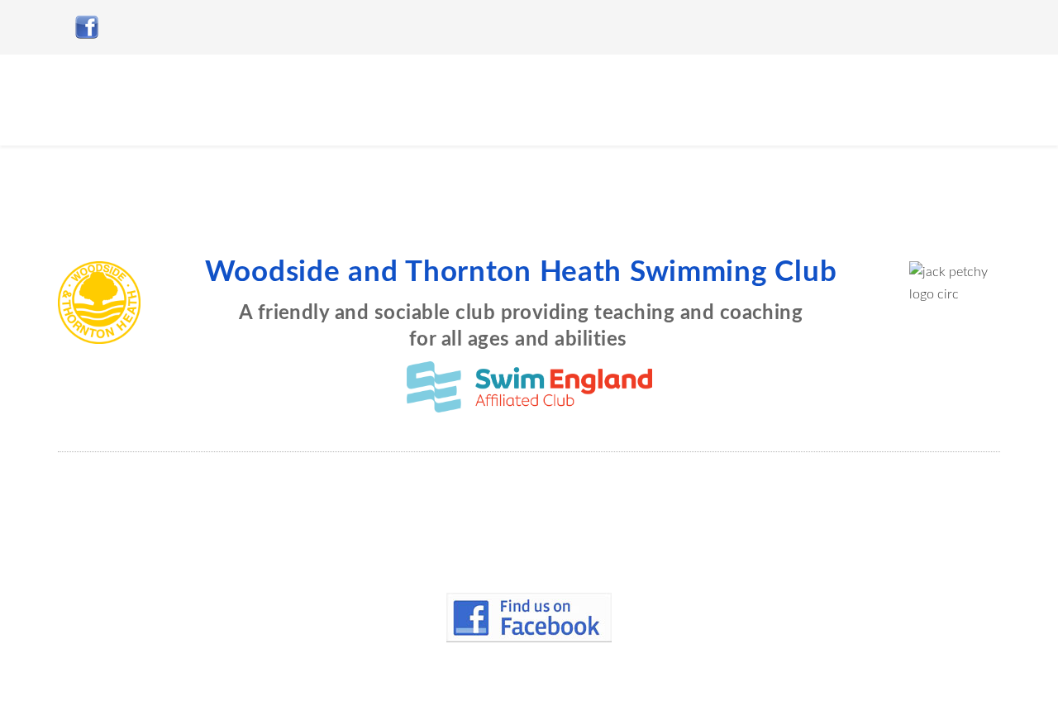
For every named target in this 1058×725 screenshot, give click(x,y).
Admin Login (536, 696)
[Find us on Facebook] (529, 617)
